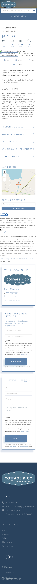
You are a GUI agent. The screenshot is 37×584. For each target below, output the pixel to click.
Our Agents (16, 300)
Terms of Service (23, 446)
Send (15, 438)
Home (2, 259)
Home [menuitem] (5, 530)
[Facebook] (5, 557)
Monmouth (24, 259)
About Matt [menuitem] (7, 542)
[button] (34, 10)
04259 (31, 259)
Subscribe (16, 361)
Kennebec (17, 259)
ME (12, 259)
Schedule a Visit (25, 381)
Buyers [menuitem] (5, 534)
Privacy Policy (5, 232)
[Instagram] (10, 557)
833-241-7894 (20, 16)
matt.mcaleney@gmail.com (19, 506)
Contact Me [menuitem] (8, 546)
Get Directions (18, 208)
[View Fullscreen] (4, 179)
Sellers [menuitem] (5, 538)
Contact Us (8, 300)
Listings (7, 259)
